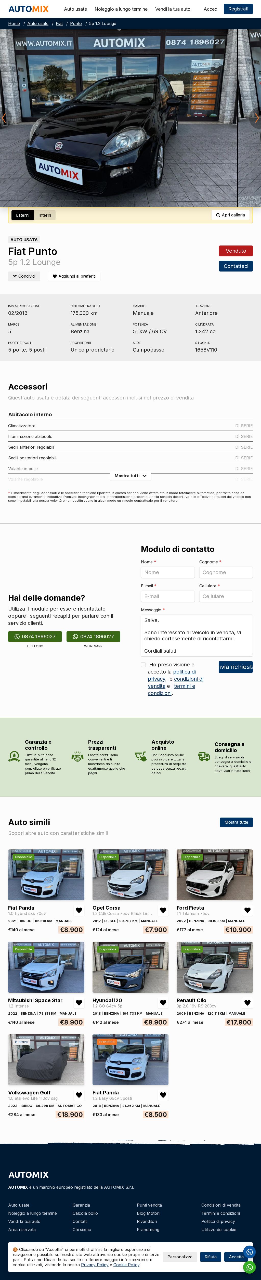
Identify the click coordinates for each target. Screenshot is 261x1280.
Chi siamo (82, 1229)
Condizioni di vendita (221, 1205)
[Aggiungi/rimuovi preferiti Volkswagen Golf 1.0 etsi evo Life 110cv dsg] (79, 1095)
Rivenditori (147, 1221)
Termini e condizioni (220, 1213)
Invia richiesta (236, 666)
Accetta (236, 1256)
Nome (148, 561)
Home (14, 23)
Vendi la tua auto (172, 9)
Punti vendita (149, 1205)
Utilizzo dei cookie (218, 1229)
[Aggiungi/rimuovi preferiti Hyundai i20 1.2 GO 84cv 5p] (163, 1003)
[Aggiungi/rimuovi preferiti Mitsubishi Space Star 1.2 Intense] (79, 1003)
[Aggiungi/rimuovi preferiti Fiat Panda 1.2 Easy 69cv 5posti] (163, 1095)
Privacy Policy (95, 1264)
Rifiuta (211, 1256)
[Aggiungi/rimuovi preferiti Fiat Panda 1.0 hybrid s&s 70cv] (79, 910)
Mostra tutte (236, 822)
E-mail (148, 585)
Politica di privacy (218, 1221)
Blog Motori (148, 1213)
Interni (44, 215)
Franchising (148, 1229)
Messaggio (153, 609)
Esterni (22, 215)
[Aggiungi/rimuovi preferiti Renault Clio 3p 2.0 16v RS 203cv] (247, 1003)
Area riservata (22, 1229)
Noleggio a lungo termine (121, 9)
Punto (76, 23)
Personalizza (179, 1256)
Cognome (210, 561)
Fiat (59, 23)
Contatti (80, 1221)
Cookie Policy (126, 1264)
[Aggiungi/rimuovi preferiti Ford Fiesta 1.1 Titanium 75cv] (247, 910)
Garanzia (81, 1205)
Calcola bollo (85, 1213)
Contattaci (236, 266)
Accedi (211, 9)
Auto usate (75, 9)
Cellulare (209, 585)
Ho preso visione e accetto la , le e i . (175, 679)
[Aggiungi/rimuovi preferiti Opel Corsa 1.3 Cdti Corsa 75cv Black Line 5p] (163, 910)
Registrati (238, 8)
